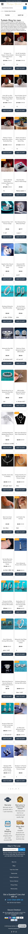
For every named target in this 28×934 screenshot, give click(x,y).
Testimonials (14, 873)
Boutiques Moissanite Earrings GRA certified (20, 682)
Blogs (14, 865)
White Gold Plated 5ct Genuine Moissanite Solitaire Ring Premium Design (7, 684)
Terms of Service (14, 881)
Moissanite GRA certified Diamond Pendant (20, 265)
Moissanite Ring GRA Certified (7, 349)
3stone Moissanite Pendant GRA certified (20, 564)
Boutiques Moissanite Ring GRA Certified (7, 307)
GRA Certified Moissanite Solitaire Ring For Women (20, 392)
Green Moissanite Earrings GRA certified (7, 640)
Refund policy (14, 888)
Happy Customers (14, 877)
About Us (14, 862)
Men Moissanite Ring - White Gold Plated (20, 222)
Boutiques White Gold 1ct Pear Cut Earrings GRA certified (7, 725)
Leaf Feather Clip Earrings (20, 517)
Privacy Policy (14, 885)
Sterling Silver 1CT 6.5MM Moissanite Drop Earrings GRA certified (20, 603)
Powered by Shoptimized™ (14, 928)
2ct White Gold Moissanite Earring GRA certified (20, 729)
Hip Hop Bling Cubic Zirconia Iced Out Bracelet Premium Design (7, 561)
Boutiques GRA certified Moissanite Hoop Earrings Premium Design (7, 768)
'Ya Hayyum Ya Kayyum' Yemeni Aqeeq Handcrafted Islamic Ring (7, 56)
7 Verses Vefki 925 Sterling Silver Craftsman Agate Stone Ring (7, 182)
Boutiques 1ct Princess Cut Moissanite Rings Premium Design (20, 767)
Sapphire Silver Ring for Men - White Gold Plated (7, 265)
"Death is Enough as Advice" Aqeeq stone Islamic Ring (21, 139)
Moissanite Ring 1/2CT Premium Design (7, 222)
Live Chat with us (15, 900)
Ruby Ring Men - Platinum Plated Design (20, 180)
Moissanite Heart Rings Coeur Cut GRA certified (20, 640)
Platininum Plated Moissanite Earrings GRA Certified (21, 350)
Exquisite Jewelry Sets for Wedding (7, 475)
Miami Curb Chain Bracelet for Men (7, 517)
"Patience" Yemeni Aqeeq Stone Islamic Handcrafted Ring (7, 139)
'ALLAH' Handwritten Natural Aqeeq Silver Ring (21, 55)
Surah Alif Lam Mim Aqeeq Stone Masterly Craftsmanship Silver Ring (7, 98)
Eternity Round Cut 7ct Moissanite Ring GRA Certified (7, 392)
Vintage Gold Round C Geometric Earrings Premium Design (20, 476)
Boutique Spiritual (11, 926)
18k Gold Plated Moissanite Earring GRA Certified (20, 307)
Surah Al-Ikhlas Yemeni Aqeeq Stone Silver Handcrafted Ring (20, 97)
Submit (21, 849)
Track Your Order (14, 869)
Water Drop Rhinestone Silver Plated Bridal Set (20, 433)
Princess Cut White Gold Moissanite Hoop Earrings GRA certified (7, 602)
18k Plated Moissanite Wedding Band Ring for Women (7, 434)
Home (2, 11)
